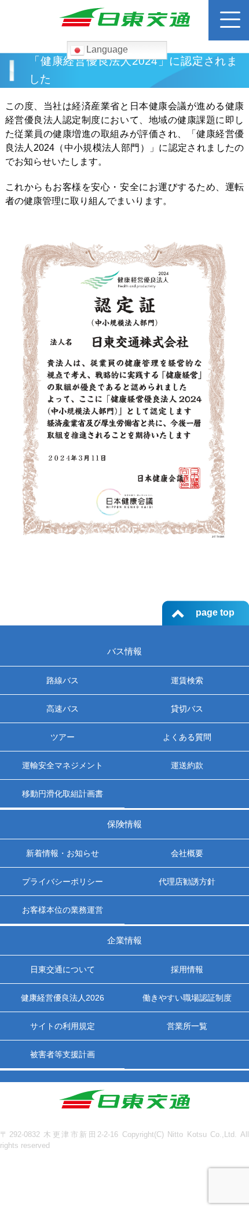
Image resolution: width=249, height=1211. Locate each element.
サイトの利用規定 (62, 1026)
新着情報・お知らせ (62, 853)
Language (106, 49)
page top (215, 612)
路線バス (62, 680)
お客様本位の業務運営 (62, 909)
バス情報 (124, 651)
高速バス (62, 708)
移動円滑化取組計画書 (62, 793)
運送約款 (187, 765)
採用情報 (187, 969)
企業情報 (124, 940)
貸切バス (187, 708)
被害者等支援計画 (62, 1054)
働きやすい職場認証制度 (187, 997)
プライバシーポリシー (62, 881)
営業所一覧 (187, 1026)
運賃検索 (187, 680)
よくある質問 (187, 737)
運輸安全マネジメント (62, 765)
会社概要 (187, 853)
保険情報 (124, 824)
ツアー (62, 737)
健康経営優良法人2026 (62, 997)
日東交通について (62, 969)
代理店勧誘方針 (187, 881)
